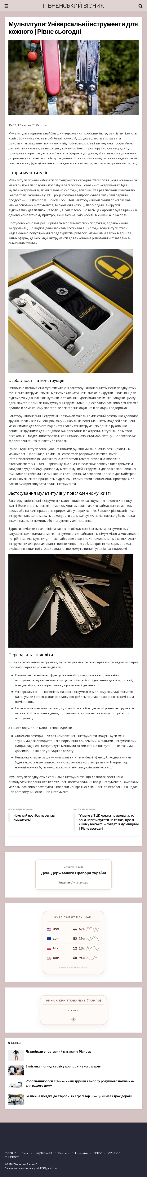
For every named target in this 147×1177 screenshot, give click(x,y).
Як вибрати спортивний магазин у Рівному (58, 1051)
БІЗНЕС (98, 1153)
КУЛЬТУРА (114, 1153)
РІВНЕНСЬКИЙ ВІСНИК (73, 5)
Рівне (25, 1153)
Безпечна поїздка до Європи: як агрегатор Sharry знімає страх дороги (79, 1096)
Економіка (81, 1153)
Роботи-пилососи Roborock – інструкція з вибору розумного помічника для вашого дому (80, 1083)
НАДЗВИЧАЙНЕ (43, 1153)
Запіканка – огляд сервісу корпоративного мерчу (63, 1066)
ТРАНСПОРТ (12, 1157)
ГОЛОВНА (10, 1153)
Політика (63, 1153)
